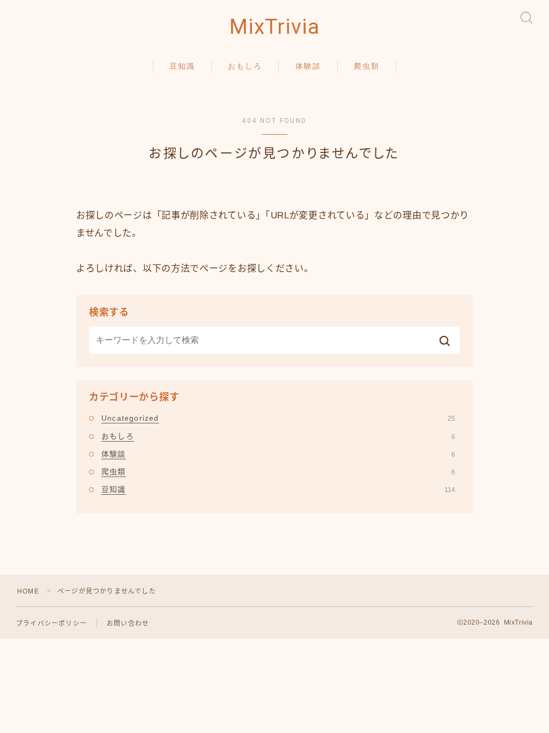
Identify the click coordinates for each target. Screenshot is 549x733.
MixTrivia (274, 27)
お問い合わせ (128, 623)
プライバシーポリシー (51, 623)
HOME (28, 591)
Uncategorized (278, 418)
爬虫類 (367, 66)
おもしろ (245, 66)
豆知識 (182, 66)
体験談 (308, 66)
